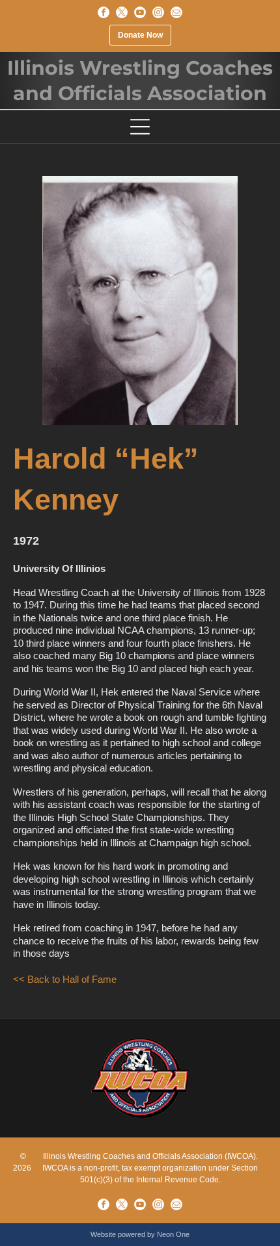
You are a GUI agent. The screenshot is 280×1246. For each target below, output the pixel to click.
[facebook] (103, 12)
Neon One (173, 1234)
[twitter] (122, 12)
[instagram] (158, 12)
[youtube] (140, 12)
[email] (176, 12)
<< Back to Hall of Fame (65, 979)
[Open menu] (140, 126)
